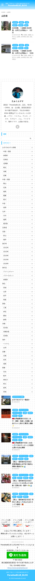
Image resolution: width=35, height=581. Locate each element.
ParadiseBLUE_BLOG (17, 5)
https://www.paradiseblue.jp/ (17, 568)
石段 (31, 36)
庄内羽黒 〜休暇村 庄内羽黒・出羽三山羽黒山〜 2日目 (22, 30)
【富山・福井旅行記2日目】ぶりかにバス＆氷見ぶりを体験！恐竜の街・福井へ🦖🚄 (22, 483)
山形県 (18, 36)
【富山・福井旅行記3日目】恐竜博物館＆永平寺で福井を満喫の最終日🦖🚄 (22, 464)
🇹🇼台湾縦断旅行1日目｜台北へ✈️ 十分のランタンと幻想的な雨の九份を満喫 (23, 445)
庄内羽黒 (23, 36)
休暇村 (29, 35)
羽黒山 (14, 38)
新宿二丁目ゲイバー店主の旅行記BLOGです (17, 572)
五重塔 (25, 35)
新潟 (28, 36)
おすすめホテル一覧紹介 (21, 400)
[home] (17, 127)
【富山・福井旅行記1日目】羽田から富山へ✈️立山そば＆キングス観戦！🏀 (23, 502)
